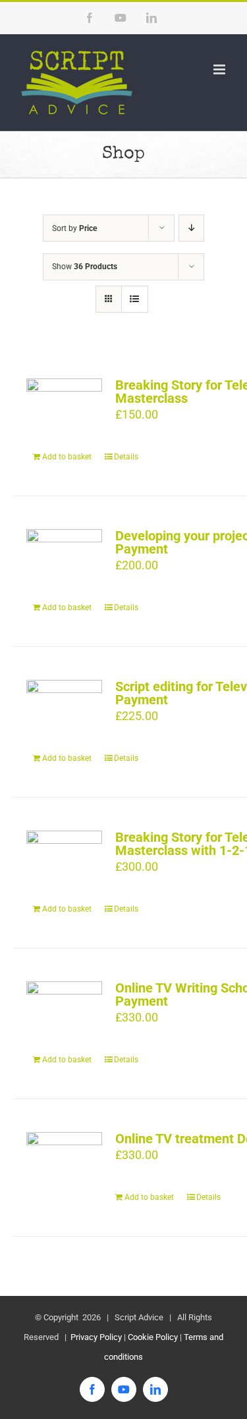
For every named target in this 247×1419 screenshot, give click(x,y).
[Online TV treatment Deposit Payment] (64, 1153)
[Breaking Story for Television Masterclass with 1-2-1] (64, 852)
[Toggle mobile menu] (220, 69)
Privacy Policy (95, 1337)
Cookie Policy (153, 1337)
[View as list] (135, 299)
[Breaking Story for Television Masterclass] (64, 399)
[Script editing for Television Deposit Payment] (64, 701)
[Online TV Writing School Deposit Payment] (64, 1002)
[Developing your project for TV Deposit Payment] (64, 550)
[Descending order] (191, 228)
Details (126, 456)
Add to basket (67, 456)
